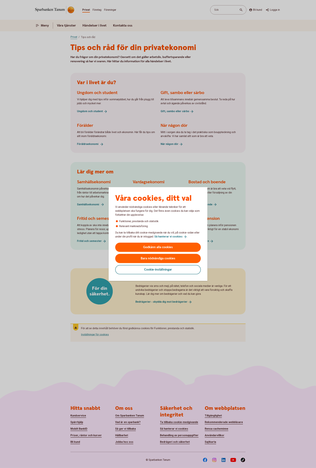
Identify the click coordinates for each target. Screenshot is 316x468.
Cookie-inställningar (158, 269)
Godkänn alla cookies (158, 247)
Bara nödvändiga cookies (158, 258)
